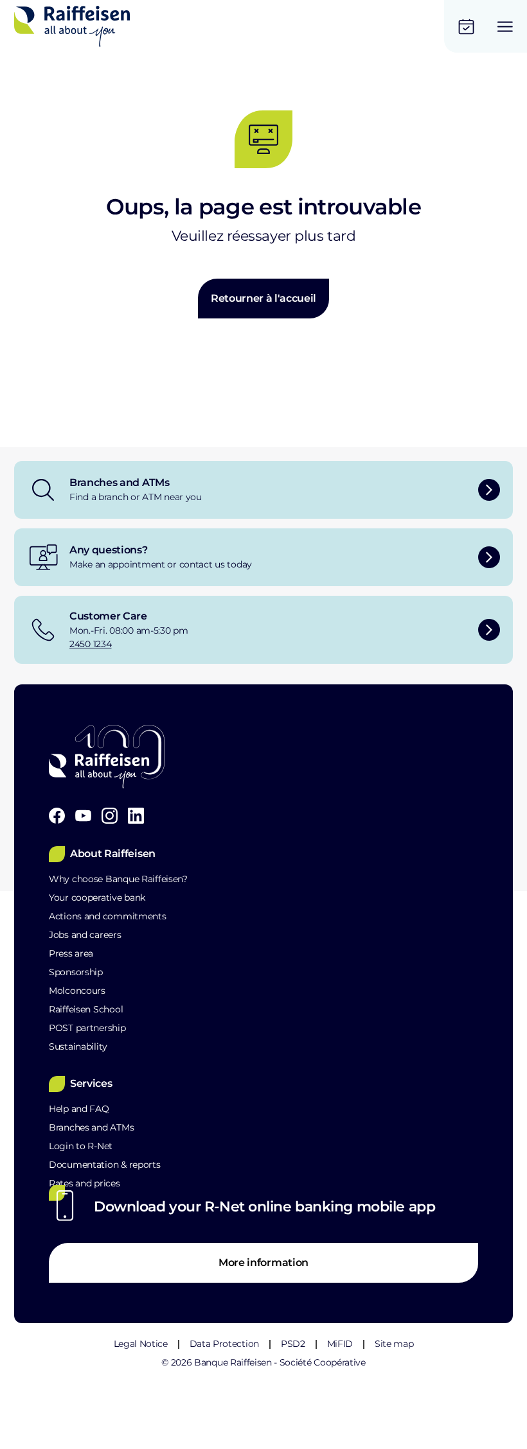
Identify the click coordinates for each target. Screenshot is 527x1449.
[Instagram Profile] (110, 816)
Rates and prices (84, 1183)
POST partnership (87, 1028)
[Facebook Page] (57, 816)
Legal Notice (141, 1343)
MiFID (340, 1343)
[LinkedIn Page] (136, 816)
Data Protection (224, 1343)
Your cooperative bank (97, 897)
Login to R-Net (80, 1146)
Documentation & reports (105, 1164)
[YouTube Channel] (83, 816)
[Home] (72, 26)
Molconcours (77, 990)
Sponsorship (76, 972)
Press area (71, 953)
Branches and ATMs (91, 1127)
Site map (394, 1343)
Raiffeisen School (86, 1009)
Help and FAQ (79, 1109)
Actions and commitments (107, 916)
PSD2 (293, 1343)
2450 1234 (90, 644)
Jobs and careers (85, 935)
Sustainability (78, 1046)
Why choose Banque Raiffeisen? (118, 879)
